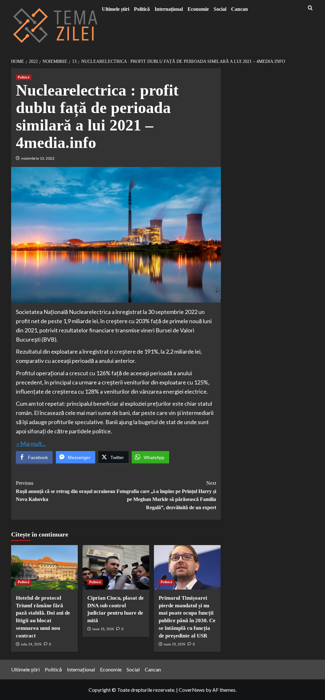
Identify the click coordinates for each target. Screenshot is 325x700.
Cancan (239, 9)
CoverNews (192, 690)
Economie (198, 9)
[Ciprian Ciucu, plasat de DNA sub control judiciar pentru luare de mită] (116, 567)
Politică (142, 9)
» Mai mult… (31, 443)
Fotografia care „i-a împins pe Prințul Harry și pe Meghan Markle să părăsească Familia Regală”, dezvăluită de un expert (166, 495)
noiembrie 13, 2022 (38, 158)
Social (220, 9)
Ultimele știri (115, 9)
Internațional (169, 9)
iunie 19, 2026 (103, 629)
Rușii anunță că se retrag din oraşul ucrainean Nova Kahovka (65, 491)
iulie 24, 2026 (31, 644)
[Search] (310, 8)
